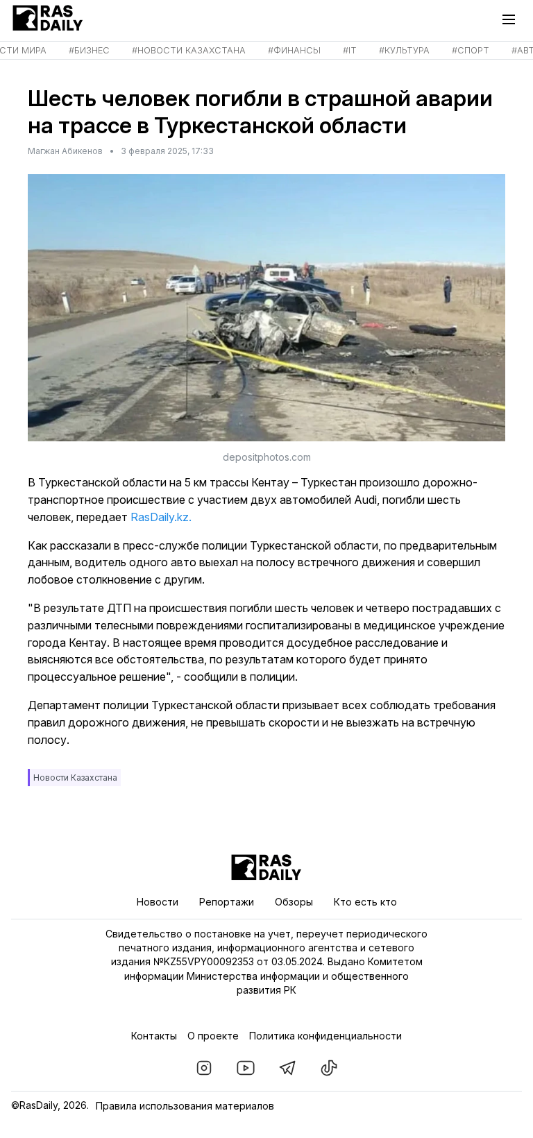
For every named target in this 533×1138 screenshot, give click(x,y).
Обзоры (294, 902)
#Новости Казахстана (189, 50)
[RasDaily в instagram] (204, 1068)
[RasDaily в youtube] (245, 1068)
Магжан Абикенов (65, 151)
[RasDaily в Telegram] (287, 1068)
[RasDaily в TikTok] (329, 1068)
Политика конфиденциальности (325, 1036)
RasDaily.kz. (161, 517)
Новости (157, 902)
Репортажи (226, 902)
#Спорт (470, 50)
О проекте (213, 1036)
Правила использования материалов (185, 1106)
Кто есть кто (365, 902)
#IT (350, 50)
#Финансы (294, 50)
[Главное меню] (512, 19)
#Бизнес (89, 50)
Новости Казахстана (75, 777)
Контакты (154, 1036)
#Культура (404, 50)
